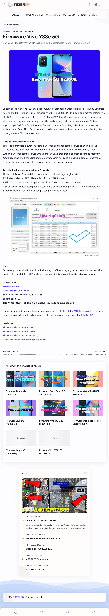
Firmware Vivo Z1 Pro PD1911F (19, 331)
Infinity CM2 (87, 315)
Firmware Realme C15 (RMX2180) (42, 538)
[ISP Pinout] (32, 516)
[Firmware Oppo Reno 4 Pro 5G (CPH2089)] (88, 408)
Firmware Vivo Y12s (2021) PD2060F (86, 393)
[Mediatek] (82, 14)
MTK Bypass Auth (83, 311)
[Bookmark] (90, 4)
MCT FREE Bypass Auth (37, 559)
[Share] (93, 612)
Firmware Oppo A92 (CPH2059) (16, 452)
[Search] (41, 612)
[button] (100, 4)
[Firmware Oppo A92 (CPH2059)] (21, 438)
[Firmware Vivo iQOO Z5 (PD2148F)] (54, 408)
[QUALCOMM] (69, 14)
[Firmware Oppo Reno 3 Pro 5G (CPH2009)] (54, 379)
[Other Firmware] (53, 14)
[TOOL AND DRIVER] (34, 14)
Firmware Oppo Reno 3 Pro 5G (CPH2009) (53, 393)
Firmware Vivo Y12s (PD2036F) (16, 422)
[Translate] (95, 4)
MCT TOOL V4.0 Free (36, 569)
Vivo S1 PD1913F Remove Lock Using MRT (25, 339)
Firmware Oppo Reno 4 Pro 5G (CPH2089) (87, 422)
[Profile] (105, 4)
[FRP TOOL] (43, 555)
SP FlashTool (62, 311)
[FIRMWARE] (32, 534)
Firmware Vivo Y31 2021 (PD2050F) (51, 452)
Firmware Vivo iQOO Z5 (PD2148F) (51, 422)
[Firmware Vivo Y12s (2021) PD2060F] (88, 379)
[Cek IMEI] (93, 14)
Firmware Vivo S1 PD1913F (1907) (20, 335)
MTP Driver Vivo (11, 286)
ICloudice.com (58, 597)
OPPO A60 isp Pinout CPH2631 (41, 520)
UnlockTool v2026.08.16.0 (38, 548)
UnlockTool (69, 315)
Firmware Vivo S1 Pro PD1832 (18, 327)
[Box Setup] (32, 544)
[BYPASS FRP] (17, 14)
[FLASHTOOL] (33, 555)
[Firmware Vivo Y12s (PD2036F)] (21, 408)
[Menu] (67, 612)
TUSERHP (17, 597)
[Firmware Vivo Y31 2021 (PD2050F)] (54, 438)
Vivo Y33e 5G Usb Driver (16, 290)
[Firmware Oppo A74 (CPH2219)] (21, 379)
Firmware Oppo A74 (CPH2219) (16, 393)
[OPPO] (39, 516)
